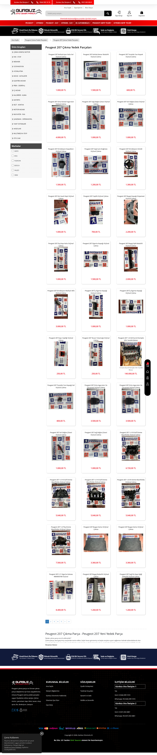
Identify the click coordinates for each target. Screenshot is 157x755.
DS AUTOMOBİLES (83, 23)
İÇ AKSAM (17, 90)
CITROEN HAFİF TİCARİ (122, 23)
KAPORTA (17, 100)
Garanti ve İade (85, 695)
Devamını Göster (51, 645)
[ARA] (108, 13)
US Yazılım (65, 740)
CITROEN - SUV (66, 23)
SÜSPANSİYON (19, 66)
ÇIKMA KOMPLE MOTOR (22, 52)
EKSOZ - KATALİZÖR (20, 76)
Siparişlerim (78, 8)
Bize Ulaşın (89, 8)
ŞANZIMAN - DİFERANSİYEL (23, 119)
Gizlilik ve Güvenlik (87, 700)
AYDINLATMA (18, 71)
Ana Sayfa (67, 8)
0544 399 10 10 (45, 2)
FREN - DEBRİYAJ (19, 86)
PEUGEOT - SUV (52, 23)
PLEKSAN (17, 161)
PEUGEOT (29, 23)
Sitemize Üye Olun (52, 700)
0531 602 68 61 (87, 2)
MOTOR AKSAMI (19, 110)
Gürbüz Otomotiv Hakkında (56, 695)
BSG (15, 156)
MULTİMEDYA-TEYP (20, 133)
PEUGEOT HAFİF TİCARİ (101, 23)
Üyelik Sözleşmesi (86, 686)
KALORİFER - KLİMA (20, 95)
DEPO (16, 151)
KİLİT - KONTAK (19, 105)
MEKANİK (17, 62)
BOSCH (17, 165)
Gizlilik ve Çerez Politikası (12, 747)
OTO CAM (17, 138)
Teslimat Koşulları (86, 691)
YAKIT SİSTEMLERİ (20, 124)
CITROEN (39, 23)
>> (69, 621)
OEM (16, 175)
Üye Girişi (49, 705)
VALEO (16, 170)
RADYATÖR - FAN (19, 114)
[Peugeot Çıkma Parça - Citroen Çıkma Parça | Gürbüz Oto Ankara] (26, 12)
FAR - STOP (17, 57)
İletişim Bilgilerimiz (52, 691)
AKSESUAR (17, 129)
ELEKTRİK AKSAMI (20, 81)
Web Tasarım (75, 740)
